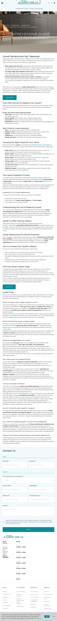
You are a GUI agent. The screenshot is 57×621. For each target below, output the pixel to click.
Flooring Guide (15, 25)
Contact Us (9, 287)
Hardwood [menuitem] (5, 597)
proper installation (37, 177)
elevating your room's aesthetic (18, 170)
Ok (47, 616)
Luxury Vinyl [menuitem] (6, 594)
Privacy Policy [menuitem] (48, 608)
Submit (28, 529)
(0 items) (54, 2)
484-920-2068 (39, 8)
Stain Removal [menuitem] (34, 591)
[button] (48, 3)
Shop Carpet (10, 97)
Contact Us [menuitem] (47, 601)
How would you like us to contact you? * (13, 476)
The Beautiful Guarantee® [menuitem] (34, 600)
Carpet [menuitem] (4, 600)
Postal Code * (6, 495)
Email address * (33, 485)
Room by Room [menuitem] (48, 594)
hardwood (38, 223)
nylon (36, 211)
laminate (5, 225)
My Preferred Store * (34, 495)
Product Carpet (26, 25)
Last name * (32, 461)
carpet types (49, 146)
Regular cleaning (19, 121)
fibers (22, 137)
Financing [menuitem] (5, 608)
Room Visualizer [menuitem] (20, 591)
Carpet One (6, 25)
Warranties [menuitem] (33, 604)
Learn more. (37, 618)
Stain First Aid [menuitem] (34, 594)
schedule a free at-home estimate (18, 317)
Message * (5, 505)
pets (14, 229)
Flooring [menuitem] (5, 591)
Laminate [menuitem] (5, 602)
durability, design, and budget (40, 145)
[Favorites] (51, 3)
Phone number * (7, 485)
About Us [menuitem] (46, 591)
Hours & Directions (5, 556)
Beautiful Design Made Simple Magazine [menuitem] (20, 601)
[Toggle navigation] (2, 3)
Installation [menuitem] (33, 607)
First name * (6, 461)
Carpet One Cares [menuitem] (47, 597)
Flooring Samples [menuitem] (18, 595)
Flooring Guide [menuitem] (34, 597)
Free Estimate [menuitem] (6, 605)
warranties (48, 185)
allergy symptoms (27, 399)
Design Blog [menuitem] (19, 606)
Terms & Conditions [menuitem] (47, 605)
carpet (35, 89)
